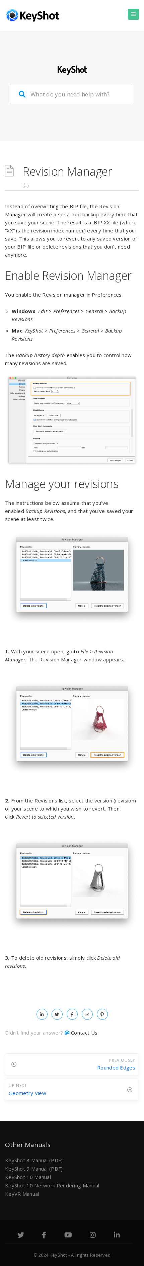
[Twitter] (20, 1236)
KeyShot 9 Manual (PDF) (34, 1168)
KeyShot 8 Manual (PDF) (34, 1160)
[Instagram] (92, 1236)
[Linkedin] (116, 1236)
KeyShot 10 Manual (28, 1177)
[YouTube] (68, 1236)
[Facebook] (44, 1236)
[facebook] (72, 1014)
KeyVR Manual (22, 1193)
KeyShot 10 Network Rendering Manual (52, 1185)
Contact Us (84, 1032)
